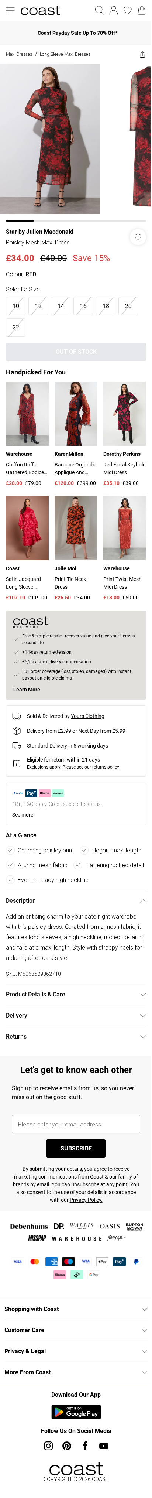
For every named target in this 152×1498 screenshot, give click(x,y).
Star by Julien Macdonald (39, 231)
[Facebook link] (85, 1445)
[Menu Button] (10, 10)
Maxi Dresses (19, 54)
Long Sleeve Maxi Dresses (65, 54)
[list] (76, 143)
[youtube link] (103, 1445)
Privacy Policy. (86, 1200)
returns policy (105, 767)
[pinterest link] (66, 1445)
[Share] (142, 54)
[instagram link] (48, 1445)
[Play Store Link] (76, 1412)
